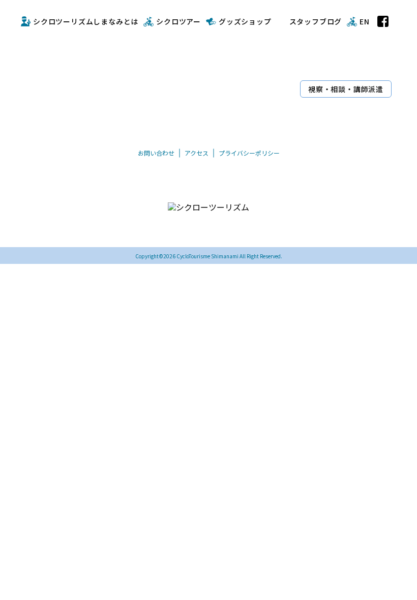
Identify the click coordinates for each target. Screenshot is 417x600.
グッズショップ (245, 21)
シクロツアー (178, 21)
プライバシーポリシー (249, 152)
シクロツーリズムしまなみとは (85, 21)
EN (365, 21)
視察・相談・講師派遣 (345, 89)
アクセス (196, 152)
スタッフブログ (315, 21)
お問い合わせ (156, 152)
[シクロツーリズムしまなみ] (158, 71)
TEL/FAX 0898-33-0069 (182, 228)
